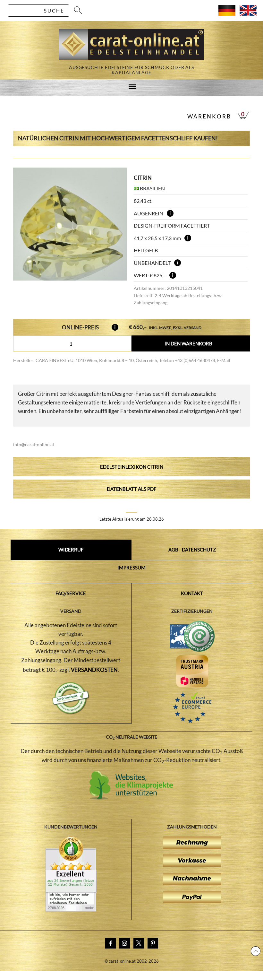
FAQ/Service (70, 593)
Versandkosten (94, 669)
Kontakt (192, 593)
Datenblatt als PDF (131, 489)
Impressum (131, 567)
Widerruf (70, 549)
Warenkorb (209, 116)
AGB (173, 549)
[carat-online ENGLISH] (248, 13)
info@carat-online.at (33, 444)
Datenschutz (199, 549)
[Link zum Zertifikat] (71, 910)
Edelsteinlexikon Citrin (131, 467)
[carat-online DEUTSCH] (226, 13)
